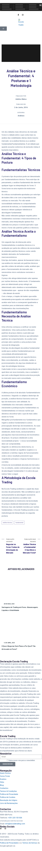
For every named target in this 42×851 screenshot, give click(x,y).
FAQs (2, 782)
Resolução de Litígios (8, 800)
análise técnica (7, 522)
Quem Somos (5, 773)
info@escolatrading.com (15, 824)
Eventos (3, 779)
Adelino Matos (21, 99)
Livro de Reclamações (9, 803)
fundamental (19, 522)
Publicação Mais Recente (29, 546)
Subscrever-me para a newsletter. (22, 760)
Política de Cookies (7, 797)
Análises (21, 116)
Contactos (4, 788)
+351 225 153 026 (15, 818)
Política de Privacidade (9, 794)
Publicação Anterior (12, 546)
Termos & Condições (8, 791)
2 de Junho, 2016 (21, 107)
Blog (2, 785)
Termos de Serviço (29, 843)
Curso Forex (5, 776)
